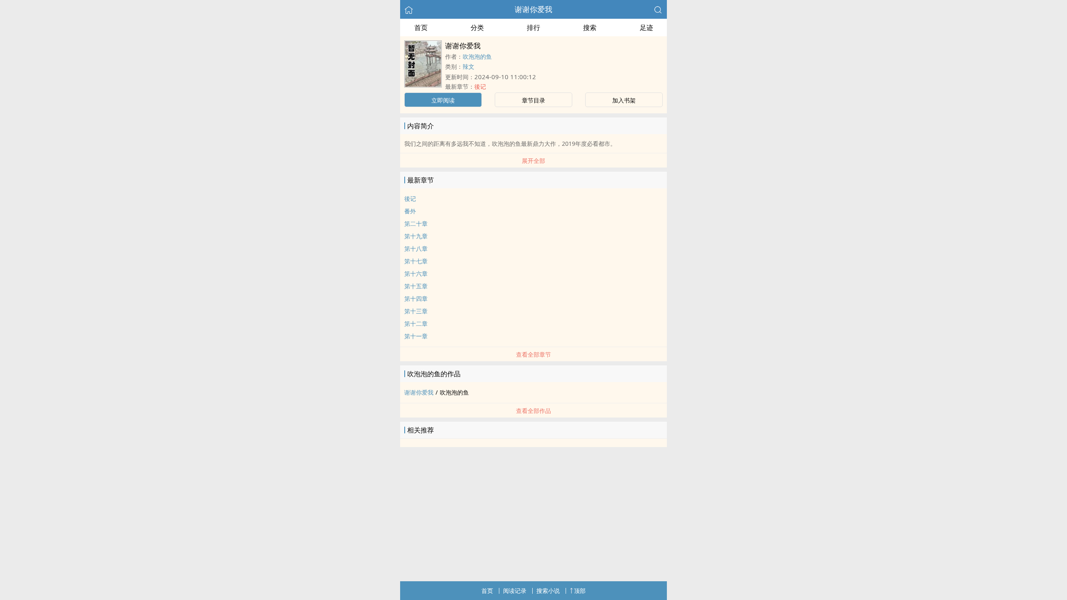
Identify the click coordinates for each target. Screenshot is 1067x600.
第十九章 (416, 236)
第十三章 (416, 311)
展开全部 (533, 161)
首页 (421, 27)
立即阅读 (443, 100)
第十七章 (416, 261)
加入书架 (624, 100)
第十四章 (416, 298)
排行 (533, 27)
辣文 (468, 66)
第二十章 (416, 224)
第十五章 (416, 286)
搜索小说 (548, 591)
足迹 (646, 27)
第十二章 (416, 324)
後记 (480, 86)
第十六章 (416, 274)
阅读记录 (514, 591)
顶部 (580, 591)
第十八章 (416, 248)
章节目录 (533, 100)
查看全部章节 (533, 354)
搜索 (589, 27)
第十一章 (416, 336)
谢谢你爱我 (533, 9)
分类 (477, 27)
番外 (410, 211)
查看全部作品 (533, 411)
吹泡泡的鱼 (477, 56)
